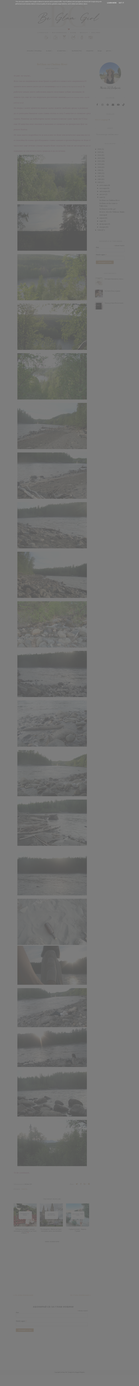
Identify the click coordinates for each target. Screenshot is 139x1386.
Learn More (112, 3)
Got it (121, 3)
